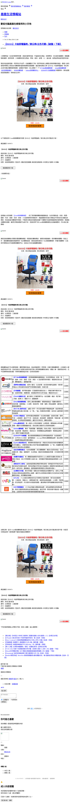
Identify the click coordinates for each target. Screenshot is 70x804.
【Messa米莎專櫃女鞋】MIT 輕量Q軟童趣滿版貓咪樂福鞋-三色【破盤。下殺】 (29, 651)
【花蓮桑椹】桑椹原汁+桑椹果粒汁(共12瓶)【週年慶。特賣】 (24, 642)
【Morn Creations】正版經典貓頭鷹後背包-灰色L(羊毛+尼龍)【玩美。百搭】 (28, 640)
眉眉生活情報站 (11, 14)
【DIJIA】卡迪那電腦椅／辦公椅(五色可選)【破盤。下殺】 (33, 44)
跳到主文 (4, 19)
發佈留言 (3, 702)
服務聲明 (52, 778)
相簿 (5, 32)
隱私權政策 (45, 778)
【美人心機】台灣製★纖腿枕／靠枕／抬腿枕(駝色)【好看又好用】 (26, 646)
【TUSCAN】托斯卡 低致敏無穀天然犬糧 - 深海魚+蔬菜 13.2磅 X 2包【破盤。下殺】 (31, 649)
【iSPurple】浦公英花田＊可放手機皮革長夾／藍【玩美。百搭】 (25, 638)
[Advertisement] (35, 198)
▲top (2, 687)
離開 (10, 800)
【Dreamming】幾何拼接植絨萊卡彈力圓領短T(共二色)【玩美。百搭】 (26, 653)
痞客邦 (11, 679)
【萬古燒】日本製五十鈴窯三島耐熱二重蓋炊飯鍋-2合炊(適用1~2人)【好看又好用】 (31, 635)
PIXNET (21, 778)
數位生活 (16, 28)
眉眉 (2, 668)
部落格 (6, 34)
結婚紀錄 (15, 684)
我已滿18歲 (4, 800)
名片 (5, 36)
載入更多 (3, 690)
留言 (14, 679)
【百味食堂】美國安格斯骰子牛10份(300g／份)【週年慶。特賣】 (25, 644)
